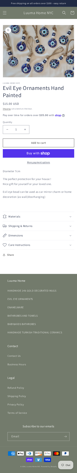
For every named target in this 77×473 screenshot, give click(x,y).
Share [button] (10, 254)
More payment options (38, 162)
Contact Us (14, 355)
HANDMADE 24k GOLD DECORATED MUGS (31, 290)
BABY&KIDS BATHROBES (21, 324)
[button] (5, 13)
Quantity (7, 122)
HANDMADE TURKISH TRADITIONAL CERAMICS (34, 332)
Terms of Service (17, 413)
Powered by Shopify (49, 466)
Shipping (7, 109)
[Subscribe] (65, 436)
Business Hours (16, 364)
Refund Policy (15, 387)
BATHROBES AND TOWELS (22, 315)
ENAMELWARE (15, 307)
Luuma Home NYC (33, 466)
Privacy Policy (15, 404)
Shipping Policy (16, 396)
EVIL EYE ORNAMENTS (20, 299)
